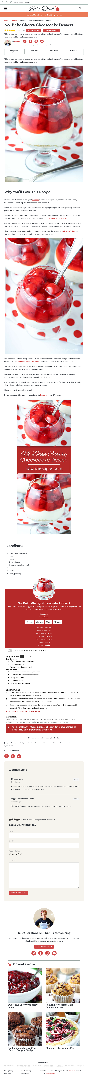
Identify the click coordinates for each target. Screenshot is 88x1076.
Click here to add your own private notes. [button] (23, 711)
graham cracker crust (58, 218)
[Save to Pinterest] (6, 756)
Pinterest (44, 395)
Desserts (15, 20)
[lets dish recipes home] (44, 8)
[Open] (7, 8)
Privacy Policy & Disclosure (9, 1072)
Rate (31, 622)
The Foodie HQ (50, 1074)
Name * (12, 831)
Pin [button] (49, 622)
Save (58, 622)
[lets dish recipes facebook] (3, 2)
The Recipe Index (54, 15)
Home (16, 2)
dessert (35, 200)
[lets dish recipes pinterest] (11, 2)
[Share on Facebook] (13, 756)
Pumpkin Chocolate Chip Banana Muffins (59, 1006)
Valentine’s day (68, 231)
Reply (76, 779)
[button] (40, 614)
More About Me (42, 947)
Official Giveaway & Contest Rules (26, 1072)
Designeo (72, 1071)
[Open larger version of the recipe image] (44, 589)
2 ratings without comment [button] (43, 819)
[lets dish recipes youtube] (42, 41)
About (21, 2)
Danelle (17, 41)
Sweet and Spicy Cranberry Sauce (22, 1006)
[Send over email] (19, 756)
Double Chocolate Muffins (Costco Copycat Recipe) (22, 1049)
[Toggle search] (80, 8)
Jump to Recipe (52, 30)
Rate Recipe (34, 30)
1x (21, 656)
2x (26, 656)
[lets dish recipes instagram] (7, 2)
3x (30, 656)
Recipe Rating (14, 851)
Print (40, 622)
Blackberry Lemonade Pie (60, 1048)
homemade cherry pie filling (27, 361)
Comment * (13, 860)
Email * (11, 841)
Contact (27, 2)
